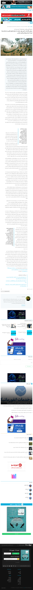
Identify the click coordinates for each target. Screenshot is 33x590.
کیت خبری (10, 581)
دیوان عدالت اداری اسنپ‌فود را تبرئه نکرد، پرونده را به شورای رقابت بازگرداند (6, 325)
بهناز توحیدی (6, 22)
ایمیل (31, 362)
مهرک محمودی (26, 485)
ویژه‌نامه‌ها (10, 577)
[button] (32, 10)
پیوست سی (9, 572)
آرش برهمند (27, 489)
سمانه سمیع (27, 493)
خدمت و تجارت (19, 580)
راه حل (20, 582)
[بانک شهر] (16, 15)
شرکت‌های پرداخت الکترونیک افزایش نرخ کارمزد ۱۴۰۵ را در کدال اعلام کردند (21, 410)
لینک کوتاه (3, 291)
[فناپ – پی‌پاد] (16, 350)
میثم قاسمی (27, 497)
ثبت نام (4, 10)
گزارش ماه (20, 578)
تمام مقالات (23, 305)
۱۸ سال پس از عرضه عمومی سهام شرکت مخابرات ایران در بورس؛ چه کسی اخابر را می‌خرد (16, 452)
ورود (7, 10)
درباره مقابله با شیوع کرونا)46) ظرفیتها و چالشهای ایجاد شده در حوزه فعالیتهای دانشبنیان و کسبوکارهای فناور (17, 270)
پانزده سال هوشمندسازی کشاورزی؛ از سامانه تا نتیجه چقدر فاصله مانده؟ (18, 442)
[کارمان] (16, 476)
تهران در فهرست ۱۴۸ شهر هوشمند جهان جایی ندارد (21, 437)
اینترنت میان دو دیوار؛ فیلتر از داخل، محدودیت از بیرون (20, 447)
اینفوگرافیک (9, 573)
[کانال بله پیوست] (16, 7)
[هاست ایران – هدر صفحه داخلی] (16, 19)
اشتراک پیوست (16, 533)
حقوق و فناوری (19, 581)
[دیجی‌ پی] (16, 2)
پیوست (31, 26)
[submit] (18, 559)
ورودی (20, 577)
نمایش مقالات (7, 553)
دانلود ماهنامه (15, 553)
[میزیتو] (16, 466)
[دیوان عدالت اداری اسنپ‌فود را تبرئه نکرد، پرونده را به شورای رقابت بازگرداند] (13, 328)
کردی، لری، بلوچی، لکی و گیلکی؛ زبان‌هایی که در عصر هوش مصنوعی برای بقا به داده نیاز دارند (15, 457)
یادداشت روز (19, 572)
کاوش (20, 573)
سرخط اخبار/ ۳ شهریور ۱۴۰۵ (6, 332)
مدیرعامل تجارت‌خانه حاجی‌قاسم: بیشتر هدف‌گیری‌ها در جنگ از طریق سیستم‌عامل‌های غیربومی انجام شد (17, 405)
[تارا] (16, 341)
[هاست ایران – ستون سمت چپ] (16, 314)
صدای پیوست (9, 571)
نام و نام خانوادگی (30, 359)
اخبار (29, 22)
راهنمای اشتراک (9, 579)
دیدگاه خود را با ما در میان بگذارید (17, 359)
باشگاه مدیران (19, 579)
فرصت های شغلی (9, 580)
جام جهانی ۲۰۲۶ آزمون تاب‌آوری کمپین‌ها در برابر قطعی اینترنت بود (22, 408)
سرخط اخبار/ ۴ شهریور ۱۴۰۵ (22, 332)
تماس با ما (10, 578)
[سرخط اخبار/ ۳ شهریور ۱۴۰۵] (13, 335)
